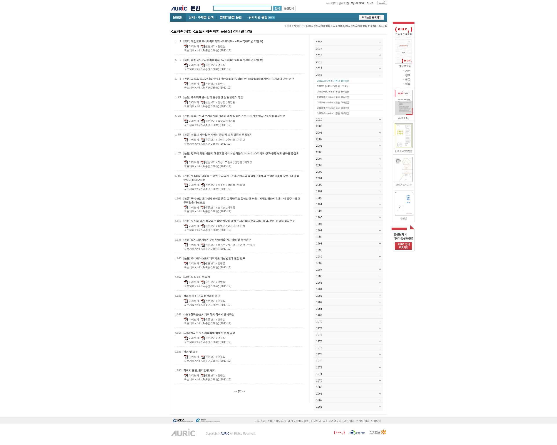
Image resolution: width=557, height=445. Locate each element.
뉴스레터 (331, 3)
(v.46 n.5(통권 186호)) (333, 91)
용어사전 (344, 3)
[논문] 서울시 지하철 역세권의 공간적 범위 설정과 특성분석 (217, 134)
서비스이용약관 (277, 421)
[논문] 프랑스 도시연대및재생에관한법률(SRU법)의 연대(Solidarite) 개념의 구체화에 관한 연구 (238, 78)
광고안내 (348, 421)
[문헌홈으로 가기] (197, 9)
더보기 (370, 3)
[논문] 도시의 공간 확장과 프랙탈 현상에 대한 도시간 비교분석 (239, 220)
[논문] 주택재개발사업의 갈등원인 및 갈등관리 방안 (213, 97)
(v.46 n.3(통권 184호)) (333, 102)
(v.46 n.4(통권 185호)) (333, 97)
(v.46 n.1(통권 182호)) (333, 113)
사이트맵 (376, 421)
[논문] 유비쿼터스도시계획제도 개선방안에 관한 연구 (214, 258)
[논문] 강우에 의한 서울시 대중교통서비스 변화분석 (241, 155)
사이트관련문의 (332, 421)
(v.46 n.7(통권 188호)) (333, 80)
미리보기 (193, 46)
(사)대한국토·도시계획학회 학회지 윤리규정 (208, 314)
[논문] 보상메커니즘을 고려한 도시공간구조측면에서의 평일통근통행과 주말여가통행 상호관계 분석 (241, 177)
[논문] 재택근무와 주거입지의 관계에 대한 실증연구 (234, 115)
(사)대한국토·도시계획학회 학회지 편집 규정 (209, 333)
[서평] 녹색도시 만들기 (196, 277)
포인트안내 (362, 421)
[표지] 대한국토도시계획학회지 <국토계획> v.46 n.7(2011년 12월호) (223, 41)
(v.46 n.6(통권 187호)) (333, 86)
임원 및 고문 (190, 351)
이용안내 (316, 421)
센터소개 (260, 421)
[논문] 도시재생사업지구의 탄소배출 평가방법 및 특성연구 (217, 239)
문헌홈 (288, 26)
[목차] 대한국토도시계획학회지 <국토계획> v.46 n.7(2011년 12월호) (223, 60)
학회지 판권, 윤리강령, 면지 (199, 370)
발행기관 (299, 26)
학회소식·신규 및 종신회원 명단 (201, 295)
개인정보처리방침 (298, 421)
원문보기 (210, 46)
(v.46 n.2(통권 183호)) (333, 108)
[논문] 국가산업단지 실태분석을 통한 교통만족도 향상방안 (241, 200)
